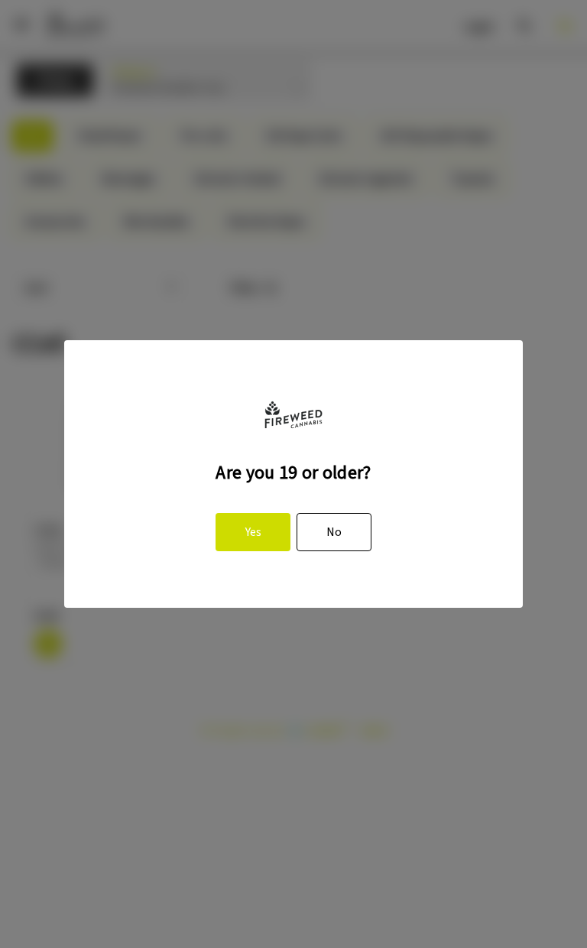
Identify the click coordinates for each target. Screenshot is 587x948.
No (334, 532)
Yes (253, 532)
